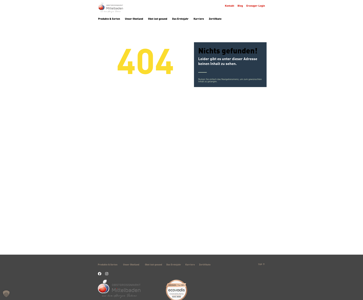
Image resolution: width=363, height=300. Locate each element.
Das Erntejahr (180, 19)
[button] (6, 294)
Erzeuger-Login (255, 6)
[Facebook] (99, 273)
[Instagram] (106, 273)
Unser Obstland (134, 19)
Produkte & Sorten (109, 19)
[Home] (110, 8)
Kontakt (229, 6)
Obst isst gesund (157, 19)
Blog (240, 6)
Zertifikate (215, 19)
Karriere (199, 19)
